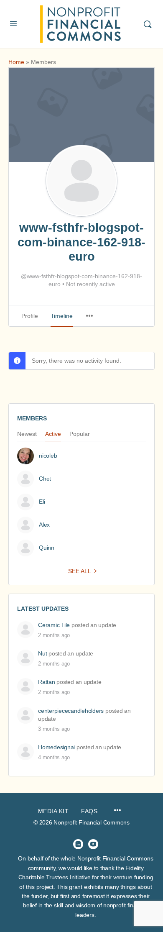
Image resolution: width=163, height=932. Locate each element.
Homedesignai (56, 747)
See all (79, 571)
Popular (79, 434)
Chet (45, 478)
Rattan (46, 682)
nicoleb (48, 455)
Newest (27, 434)
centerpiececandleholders (71, 710)
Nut (42, 653)
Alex (44, 524)
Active (53, 434)
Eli (42, 501)
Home (16, 62)
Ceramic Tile (54, 625)
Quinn (46, 547)
